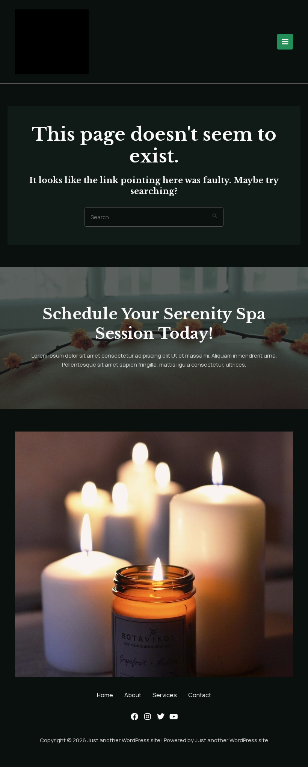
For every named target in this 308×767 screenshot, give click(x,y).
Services (164, 695)
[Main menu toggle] (285, 42)
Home (105, 695)
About (132, 695)
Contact (199, 695)
